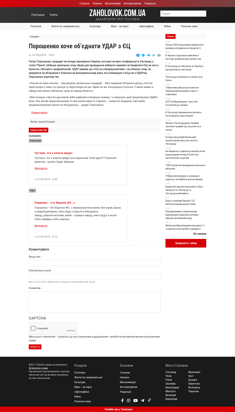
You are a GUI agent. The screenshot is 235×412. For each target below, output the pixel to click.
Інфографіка (146, 26)
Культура (95, 26)
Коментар (35, 288)
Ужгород (170, 372)
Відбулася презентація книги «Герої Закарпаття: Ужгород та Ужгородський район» (184, 190)
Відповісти (41, 168)
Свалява (170, 383)
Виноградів (172, 387)
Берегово (194, 383)
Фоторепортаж (132, 3)
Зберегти (35, 347)
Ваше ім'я (34, 256)
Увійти (53, 14)
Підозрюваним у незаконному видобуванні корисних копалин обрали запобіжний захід (181, 214)
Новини (97, 3)
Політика (35, 26)
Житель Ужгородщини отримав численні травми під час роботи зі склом (183, 126)
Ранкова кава (189, 26)
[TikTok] (149, 400)
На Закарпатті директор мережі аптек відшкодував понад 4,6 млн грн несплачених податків (185, 154)
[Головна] (117, 14)
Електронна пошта (40, 270)
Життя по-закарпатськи (65, 26)
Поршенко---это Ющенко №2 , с (55, 202)
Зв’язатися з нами (38, 368)
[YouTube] (135, 400)
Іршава (192, 379)
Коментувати (39, 112)
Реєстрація (37, 14)
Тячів (168, 375)
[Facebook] (122, 400)
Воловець (194, 387)
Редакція (150, 3)
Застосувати (206, 13)
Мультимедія (113, 3)
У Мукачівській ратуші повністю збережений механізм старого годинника (182, 91)
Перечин (193, 391)
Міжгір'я (170, 391)
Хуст (191, 375)
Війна (167, 26)
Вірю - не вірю (120, 26)
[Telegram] (142, 400)
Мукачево (194, 372)
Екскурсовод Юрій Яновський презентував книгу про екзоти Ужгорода (181, 140)
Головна (84, 3)
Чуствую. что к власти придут (54, 153)
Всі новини (199, 233)
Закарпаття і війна (186, 243)
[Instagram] (128, 400)
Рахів (168, 379)
